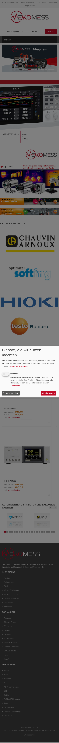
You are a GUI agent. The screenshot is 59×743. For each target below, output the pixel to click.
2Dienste (15, 386)
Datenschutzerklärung (18, 366)
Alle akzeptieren (48, 393)
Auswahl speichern (11, 393)
